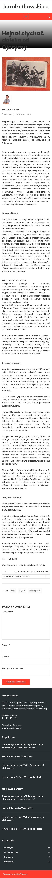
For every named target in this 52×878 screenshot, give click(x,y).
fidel (13, 590)
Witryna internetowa (12, 668)
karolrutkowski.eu (26, 6)
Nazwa (6, 645)
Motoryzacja (11, 852)
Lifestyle (8, 114)
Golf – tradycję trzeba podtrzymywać (31, 572)
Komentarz (7, 611)
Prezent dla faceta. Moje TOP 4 (17, 756)
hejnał (22, 590)
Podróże (8, 857)
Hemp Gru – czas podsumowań (17, 576)
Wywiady (9, 861)
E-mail (5, 656)
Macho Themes (20, 874)
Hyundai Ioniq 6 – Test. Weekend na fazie (22, 777)
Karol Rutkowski (10, 109)
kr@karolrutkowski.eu (12, 728)
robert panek (35, 590)
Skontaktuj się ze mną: (12, 725)
